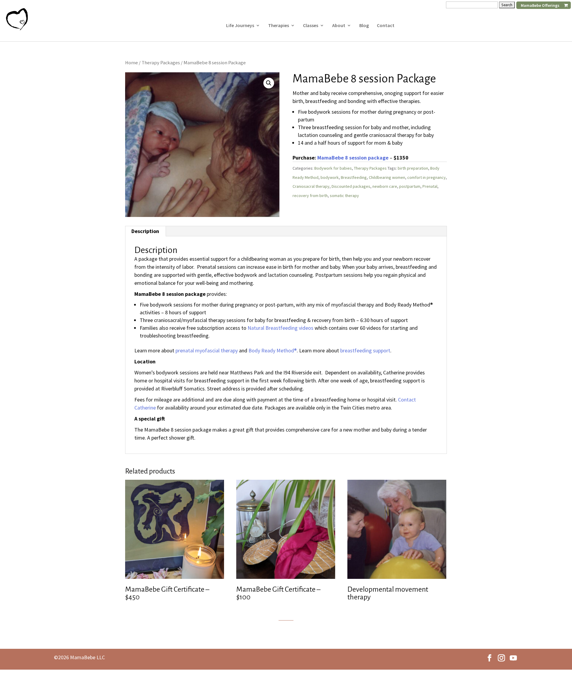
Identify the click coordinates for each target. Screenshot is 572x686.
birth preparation (413, 168)
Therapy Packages (161, 63)
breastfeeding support (365, 350)
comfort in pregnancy (426, 177)
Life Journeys (240, 25)
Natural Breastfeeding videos (280, 327)
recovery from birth (310, 195)
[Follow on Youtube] (513, 658)
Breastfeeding (354, 177)
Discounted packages (351, 186)
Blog (364, 25)
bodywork (330, 177)
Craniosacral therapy (311, 186)
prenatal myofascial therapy (206, 350)
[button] (268, 83)
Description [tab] (145, 231)
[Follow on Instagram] (501, 658)
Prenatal (429, 186)
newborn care (384, 186)
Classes (310, 25)
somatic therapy (344, 195)
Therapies (278, 25)
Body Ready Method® (272, 350)
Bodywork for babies (333, 168)
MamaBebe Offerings (540, 5)
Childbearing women (387, 177)
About (338, 25)
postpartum (409, 186)
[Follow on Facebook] (489, 658)
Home (131, 63)
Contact (385, 25)
